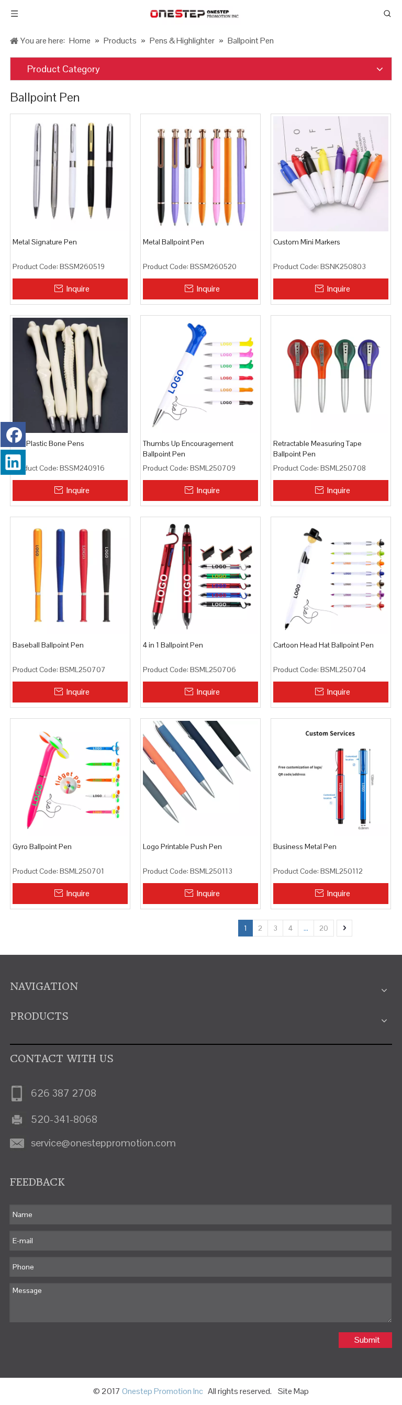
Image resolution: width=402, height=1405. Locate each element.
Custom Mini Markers (306, 242)
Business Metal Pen (305, 846)
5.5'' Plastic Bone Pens (48, 443)
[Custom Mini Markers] (330, 173)
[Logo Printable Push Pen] (200, 777)
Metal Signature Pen (45, 242)
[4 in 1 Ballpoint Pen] (200, 576)
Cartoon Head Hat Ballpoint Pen (323, 645)
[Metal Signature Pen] (70, 173)
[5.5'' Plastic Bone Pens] (70, 375)
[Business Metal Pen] (330, 777)
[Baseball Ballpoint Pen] (70, 576)
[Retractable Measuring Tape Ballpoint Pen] (330, 375)
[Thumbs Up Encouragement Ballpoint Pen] (200, 375)
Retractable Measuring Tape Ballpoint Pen (317, 449)
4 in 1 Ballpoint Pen (173, 645)
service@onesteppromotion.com (103, 1143)
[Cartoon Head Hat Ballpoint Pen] (330, 576)
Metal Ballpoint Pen (173, 242)
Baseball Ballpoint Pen (48, 645)
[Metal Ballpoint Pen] (200, 173)
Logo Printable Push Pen (182, 846)
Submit (367, 1339)
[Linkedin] (13, 462)
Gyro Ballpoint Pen (42, 846)
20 (323, 928)
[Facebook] (13, 434)
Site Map (293, 1391)
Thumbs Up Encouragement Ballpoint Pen (188, 449)
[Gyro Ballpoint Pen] (70, 777)
